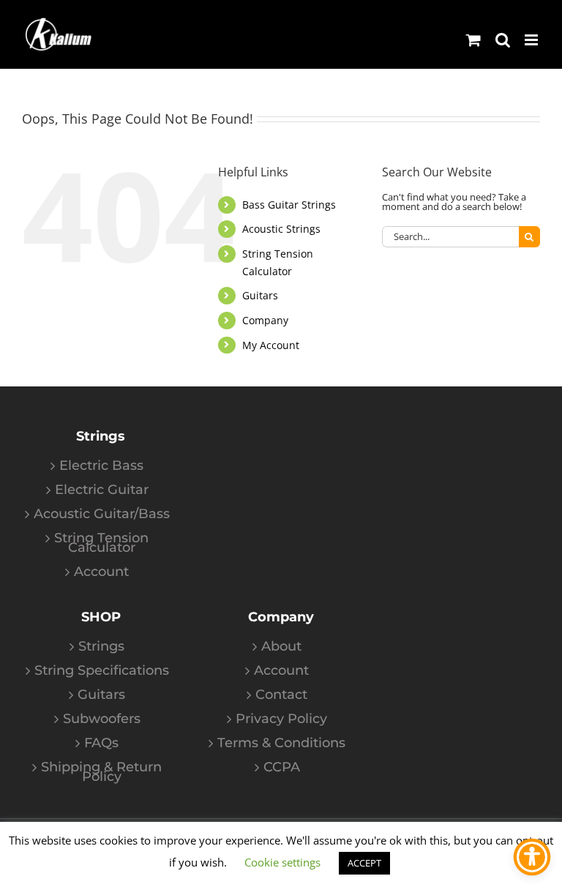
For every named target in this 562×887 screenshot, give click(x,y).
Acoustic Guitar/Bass (102, 514)
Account (101, 572)
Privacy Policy (281, 719)
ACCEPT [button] (364, 862)
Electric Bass (101, 466)
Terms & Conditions (281, 743)
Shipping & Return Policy (101, 772)
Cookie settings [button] (282, 862)
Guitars (260, 295)
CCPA (281, 767)
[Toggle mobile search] (502, 40)
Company (265, 320)
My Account (270, 345)
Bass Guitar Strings (289, 205)
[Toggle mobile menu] (532, 40)
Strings (101, 646)
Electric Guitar (102, 490)
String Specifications (101, 670)
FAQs (101, 743)
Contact (281, 695)
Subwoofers (101, 719)
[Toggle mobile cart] (473, 40)
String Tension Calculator (101, 543)
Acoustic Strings (281, 229)
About (281, 646)
